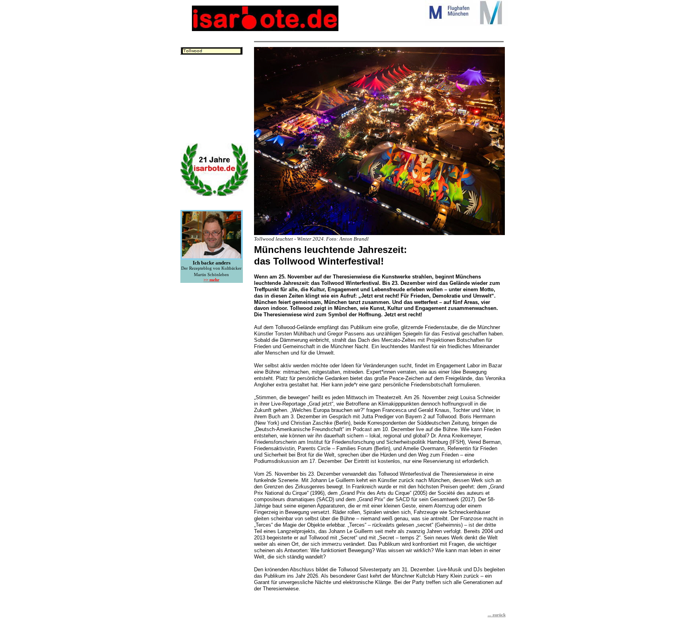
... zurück (497, 615)
